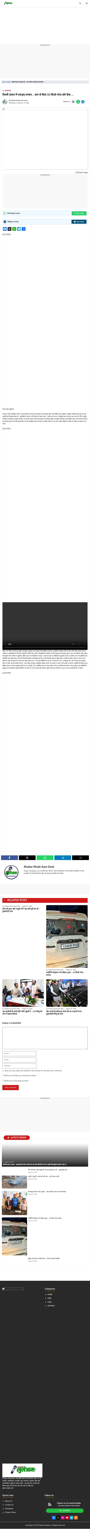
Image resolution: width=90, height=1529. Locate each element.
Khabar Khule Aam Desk (19, 100)
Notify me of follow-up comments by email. (20, 1076)
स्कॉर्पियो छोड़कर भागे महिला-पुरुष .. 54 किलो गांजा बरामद (45, 1218)
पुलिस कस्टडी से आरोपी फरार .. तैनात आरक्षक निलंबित (44, 1258)
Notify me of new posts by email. (16, 1081)
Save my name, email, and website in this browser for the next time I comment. (33, 1071)
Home (4, 82)
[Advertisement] (45, 26)
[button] (80, 3)
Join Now (80, 213)
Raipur (9, 82)
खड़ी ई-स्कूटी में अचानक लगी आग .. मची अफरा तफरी (43, 1176)
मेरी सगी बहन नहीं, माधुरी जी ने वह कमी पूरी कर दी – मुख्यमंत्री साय (47, 1170)
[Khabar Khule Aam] (8, 3)
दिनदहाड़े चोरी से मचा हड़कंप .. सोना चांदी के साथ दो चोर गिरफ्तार (47, 1192)
